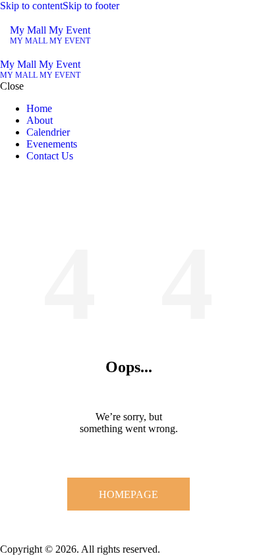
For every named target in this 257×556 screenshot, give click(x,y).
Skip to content (31, 5)
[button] (239, 35)
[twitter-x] (4, 178)
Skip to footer (91, 5)
